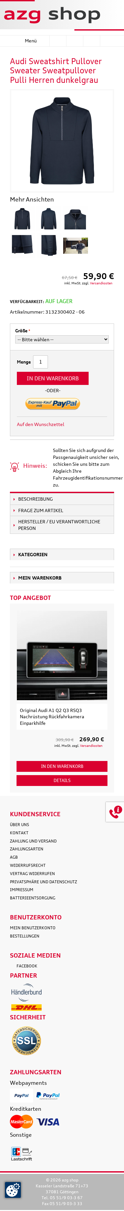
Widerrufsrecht (28, 865)
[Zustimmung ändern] (13, 1190)
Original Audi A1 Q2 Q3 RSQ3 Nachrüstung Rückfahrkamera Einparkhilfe (52, 716)
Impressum (21, 889)
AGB (14, 857)
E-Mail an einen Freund (78, 424)
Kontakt (19, 832)
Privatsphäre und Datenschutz (43, 881)
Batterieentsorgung (32, 897)
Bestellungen (24, 936)
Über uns (19, 824)
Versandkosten (101, 283)
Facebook (27, 965)
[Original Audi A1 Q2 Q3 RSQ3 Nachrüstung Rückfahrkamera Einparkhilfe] (62, 655)
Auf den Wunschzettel (40, 424)
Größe (21, 330)
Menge (24, 362)
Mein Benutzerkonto (33, 927)
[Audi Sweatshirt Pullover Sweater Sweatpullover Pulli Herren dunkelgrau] (22, 218)
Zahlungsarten (26, 848)
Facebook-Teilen (91, 424)
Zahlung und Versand (33, 841)
